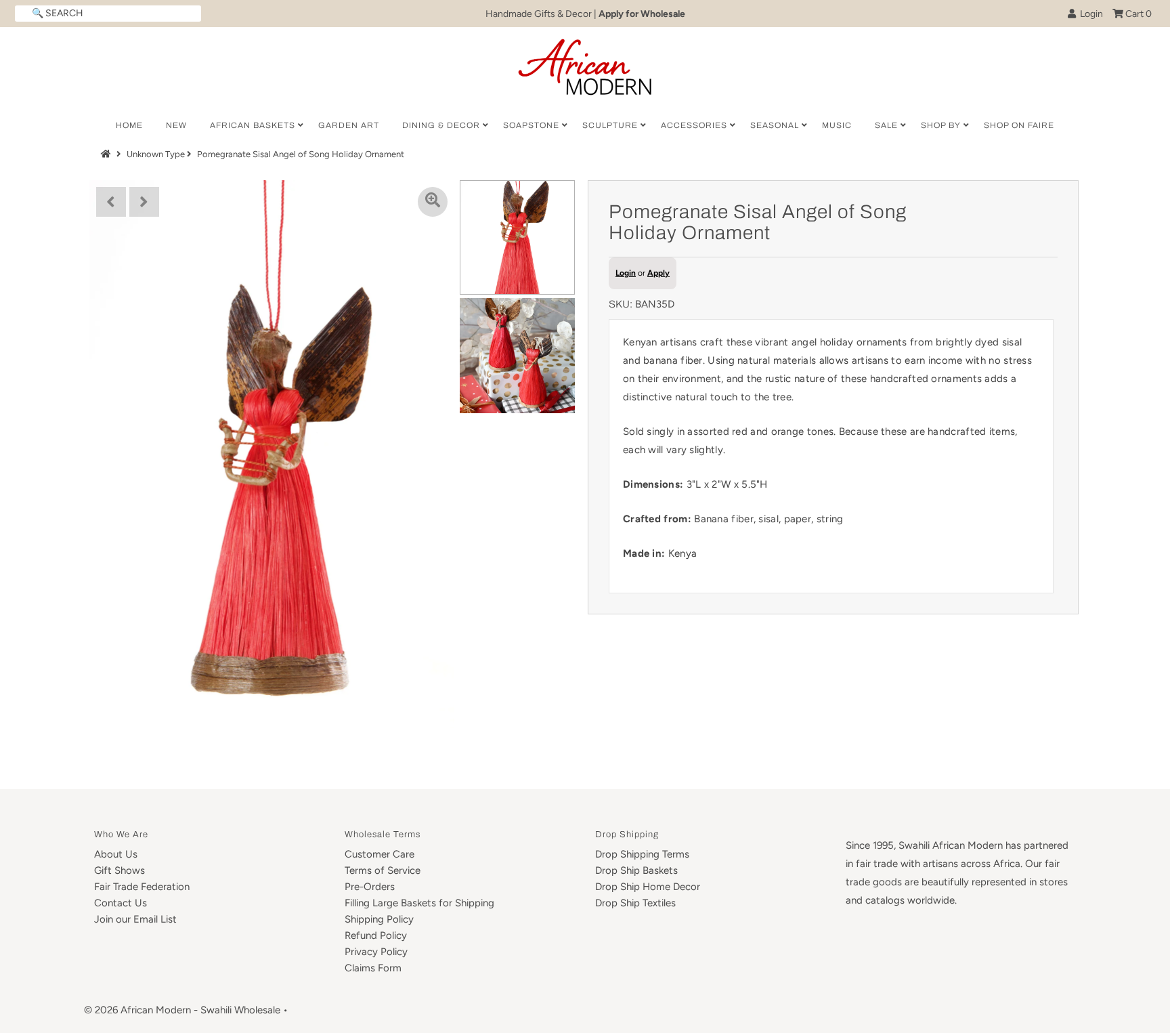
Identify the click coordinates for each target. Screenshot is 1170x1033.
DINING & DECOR (441, 125)
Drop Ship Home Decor (647, 887)
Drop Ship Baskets (636, 870)
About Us (115, 854)
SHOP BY (941, 125)
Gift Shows (119, 870)
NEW (176, 125)
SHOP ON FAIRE (1019, 125)
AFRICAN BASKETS (252, 125)
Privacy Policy (376, 952)
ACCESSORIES (694, 125)
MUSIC (837, 125)
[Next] (144, 202)
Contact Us (120, 903)
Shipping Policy (379, 919)
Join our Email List (135, 919)
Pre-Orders (370, 887)
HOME (129, 125)
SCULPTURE (610, 125)
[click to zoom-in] (433, 202)
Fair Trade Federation (142, 887)
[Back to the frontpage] (107, 154)
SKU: (620, 304)
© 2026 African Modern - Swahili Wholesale (182, 1010)
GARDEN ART (348, 125)
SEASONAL (774, 125)
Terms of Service (382, 870)
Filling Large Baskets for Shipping (419, 903)
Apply (658, 273)
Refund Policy (376, 935)
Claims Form (373, 968)
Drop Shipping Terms (642, 854)
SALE (886, 125)
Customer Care (379, 854)
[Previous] (111, 202)
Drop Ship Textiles (635, 903)
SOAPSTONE (531, 125)
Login (1089, 14)
